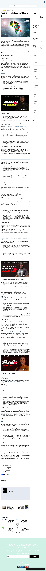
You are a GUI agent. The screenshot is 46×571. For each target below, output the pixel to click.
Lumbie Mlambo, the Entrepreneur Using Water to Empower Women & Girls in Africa (15, 420)
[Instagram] (24, 567)
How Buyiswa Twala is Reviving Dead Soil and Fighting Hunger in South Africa (15, 159)
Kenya (35, 76)
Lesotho (35, 80)
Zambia (35, 112)
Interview (34, 5)
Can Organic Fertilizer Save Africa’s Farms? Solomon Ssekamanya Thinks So (14, 297)
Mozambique (36, 92)
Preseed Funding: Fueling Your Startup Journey (11, 529)
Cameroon (35, 62)
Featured (35, 73)
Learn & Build (3, 10)
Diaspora (35, 66)
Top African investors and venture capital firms (42, 31)
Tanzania (35, 101)
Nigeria (35, 94)
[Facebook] (20, 567)
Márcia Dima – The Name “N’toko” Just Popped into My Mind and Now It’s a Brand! (15, 239)
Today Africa (4, 16)
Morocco (35, 89)
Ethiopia (35, 71)
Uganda (35, 108)
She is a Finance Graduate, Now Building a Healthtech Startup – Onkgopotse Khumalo (15, 199)
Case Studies (19, 5)
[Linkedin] (22, 567)
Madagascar (36, 85)
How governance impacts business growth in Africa (42, 17)
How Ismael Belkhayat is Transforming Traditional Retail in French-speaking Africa (15, 386)
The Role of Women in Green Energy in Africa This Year (20, 507)
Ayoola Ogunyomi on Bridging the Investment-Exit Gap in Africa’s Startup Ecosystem (14, 72)
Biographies (36, 57)
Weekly (30, 5)
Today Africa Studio (10, 471)
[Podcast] (28, 567)
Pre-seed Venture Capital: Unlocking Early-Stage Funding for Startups (24, 521)
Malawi (35, 87)
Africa (23, 5)
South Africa (36, 96)
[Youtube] (26, 567)
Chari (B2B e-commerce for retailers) (14, 381)
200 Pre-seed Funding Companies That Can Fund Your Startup (24, 529)
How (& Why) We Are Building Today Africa (11, 521)
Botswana (35, 60)
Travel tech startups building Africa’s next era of (42, 45)
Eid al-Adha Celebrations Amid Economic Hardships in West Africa (10, 508)
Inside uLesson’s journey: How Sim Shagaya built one (42, 24)
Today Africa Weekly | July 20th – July (42, 38)
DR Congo (35, 69)
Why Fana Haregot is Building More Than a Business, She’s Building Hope (14, 331)
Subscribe (34, 556)
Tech (26, 5)
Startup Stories (12, 5)
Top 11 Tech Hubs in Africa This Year (14, 13)
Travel (35, 105)
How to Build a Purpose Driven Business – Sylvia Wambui (15, 126)
